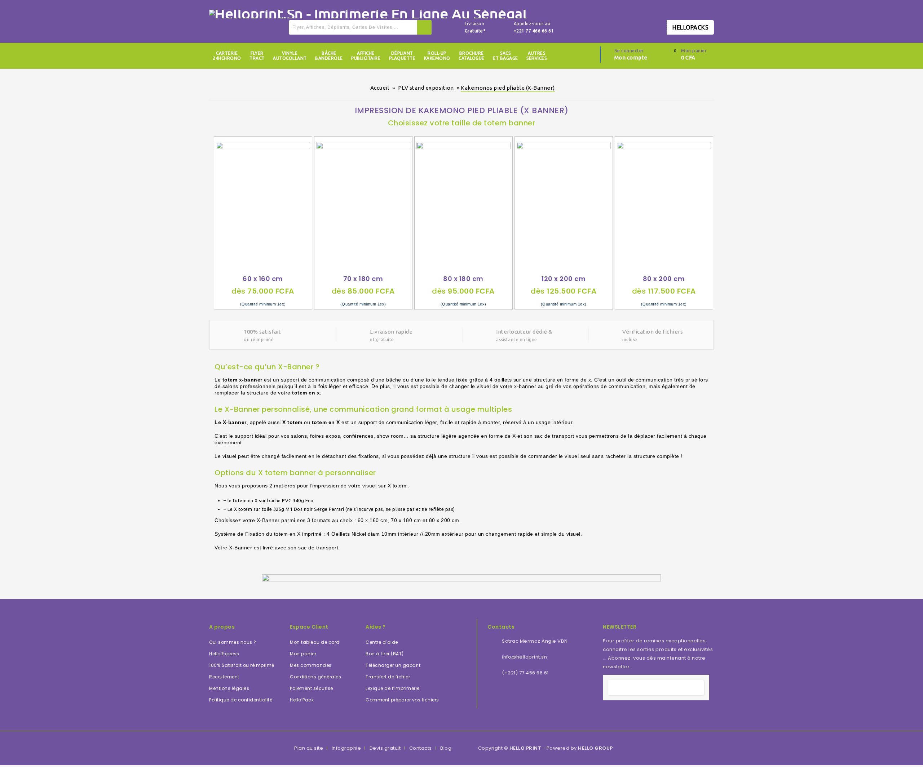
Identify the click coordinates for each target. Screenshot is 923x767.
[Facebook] (491, 694)
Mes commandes (311, 665)
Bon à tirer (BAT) (385, 654)
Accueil (379, 88)
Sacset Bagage (505, 56)
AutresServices (536, 56)
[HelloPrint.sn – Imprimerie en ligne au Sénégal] (368, 13)
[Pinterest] (540, 694)
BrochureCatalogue (472, 56)
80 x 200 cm (664, 278)
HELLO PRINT (525, 748)
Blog (445, 748)
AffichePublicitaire (365, 56)
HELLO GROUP (595, 748)
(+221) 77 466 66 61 (525, 672)
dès (262, 291)
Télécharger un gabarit (393, 665)
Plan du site (308, 748)
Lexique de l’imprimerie (393, 688)
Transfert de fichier (388, 677)
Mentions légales (229, 688)
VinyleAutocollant (290, 56)
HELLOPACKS (690, 27)
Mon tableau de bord (315, 642)
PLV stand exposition (426, 88)
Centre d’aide (382, 642)
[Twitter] (501, 694)
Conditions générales (315, 677)
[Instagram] (550, 694)
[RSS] (521, 694)
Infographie (346, 748)
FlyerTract (257, 56)
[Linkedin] (511, 694)
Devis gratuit (385, 748)
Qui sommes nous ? (232, 642)
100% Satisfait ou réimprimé (241, 665)
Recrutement (224, 677)
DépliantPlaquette (402, 56)
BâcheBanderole (329, 56)
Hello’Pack (302, 700)
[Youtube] (530, 694)
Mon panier (303, 654)
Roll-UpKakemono (437, 56)
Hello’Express (224, 654)
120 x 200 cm (564, 278)
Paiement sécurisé (311, 688)
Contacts (420, 748)
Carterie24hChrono (227, 56)
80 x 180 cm (463, 278)
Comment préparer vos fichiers (402, 700)
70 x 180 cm (363, 278)
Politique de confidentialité (240, 700)
